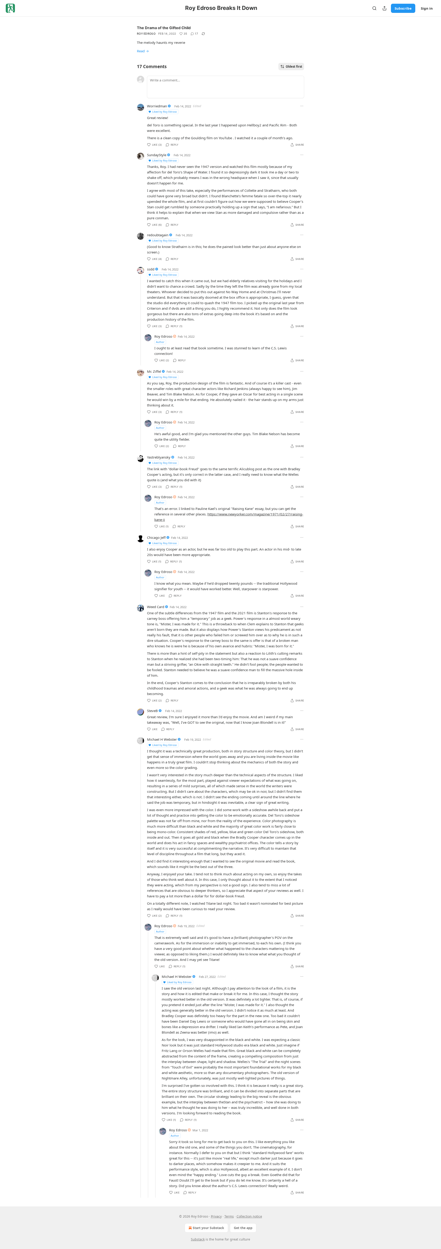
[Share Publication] (384, 8)
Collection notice (249, 1216)
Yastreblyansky (158, 457)
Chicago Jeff (156, 537)
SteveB (152, 710)
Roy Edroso (146, 33)
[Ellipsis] (301, 106)
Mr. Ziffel (154, 371)
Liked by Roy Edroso (164, 111)
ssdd (150, 269)
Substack (198, 1239)
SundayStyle (156, 155)
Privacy (216, 1216)
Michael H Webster (162, 739)
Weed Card (155, 606)
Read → (143, 51)
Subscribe (403, 8)
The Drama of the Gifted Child (164, 27)
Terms (229, 1216)
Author (160, 342)
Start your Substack (208, 1228)
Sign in (427, 8)
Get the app (243, 1228)
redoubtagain (157, 235)
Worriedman (157, 106)
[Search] (374, 8)
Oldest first (294, 66)
